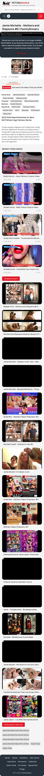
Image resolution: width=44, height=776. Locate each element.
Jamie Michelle (19, 95)
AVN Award (35, 110)
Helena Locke (21, 98)
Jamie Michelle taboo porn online (16, 744)
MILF (17, 110)
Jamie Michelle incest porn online (16, 739)
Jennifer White (33, 95)
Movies (7, 758)
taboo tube (7, 748)
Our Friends (22, 765)
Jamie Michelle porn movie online (16, 735)
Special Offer (33, 765)
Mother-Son (7, 110)
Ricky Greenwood (31, 101)
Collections (33, 762)
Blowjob (25, 110)
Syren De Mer (8, 98)
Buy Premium (22, 53)
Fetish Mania (26, 773)
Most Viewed (34, 758)
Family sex (16, 107)
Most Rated (11, 762)
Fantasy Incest (28, 107)
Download (7, 87)
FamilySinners (16, 101)
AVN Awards (22, 762)
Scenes (14, 758)
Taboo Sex (7, 114)
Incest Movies (15, 104)
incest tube (35, 744)
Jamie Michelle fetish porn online (16, 730)
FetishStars (24, 758)
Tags (23, 769)
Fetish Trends (11, 765)
